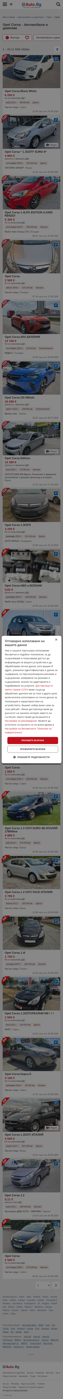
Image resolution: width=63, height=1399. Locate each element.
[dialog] (31, 699)
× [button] (56, 639)
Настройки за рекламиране (21, 720)
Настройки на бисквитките (20, 728)
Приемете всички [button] (32, 740)
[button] (31, 757)
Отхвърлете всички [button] (33, 749)
